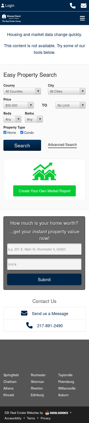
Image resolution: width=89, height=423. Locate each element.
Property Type (14, 127)
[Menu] (82, 18)
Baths (29, 113)
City (51, 85)
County (9, 85)
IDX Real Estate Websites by (24, 412)
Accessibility (13, 418)
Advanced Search (62, 144)
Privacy (46, 418)
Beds (7, 113)
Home (11, 132)
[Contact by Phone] (73, 5)
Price (7, 99)
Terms (31, 418)
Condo (28, 132)
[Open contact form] (83, 5)
